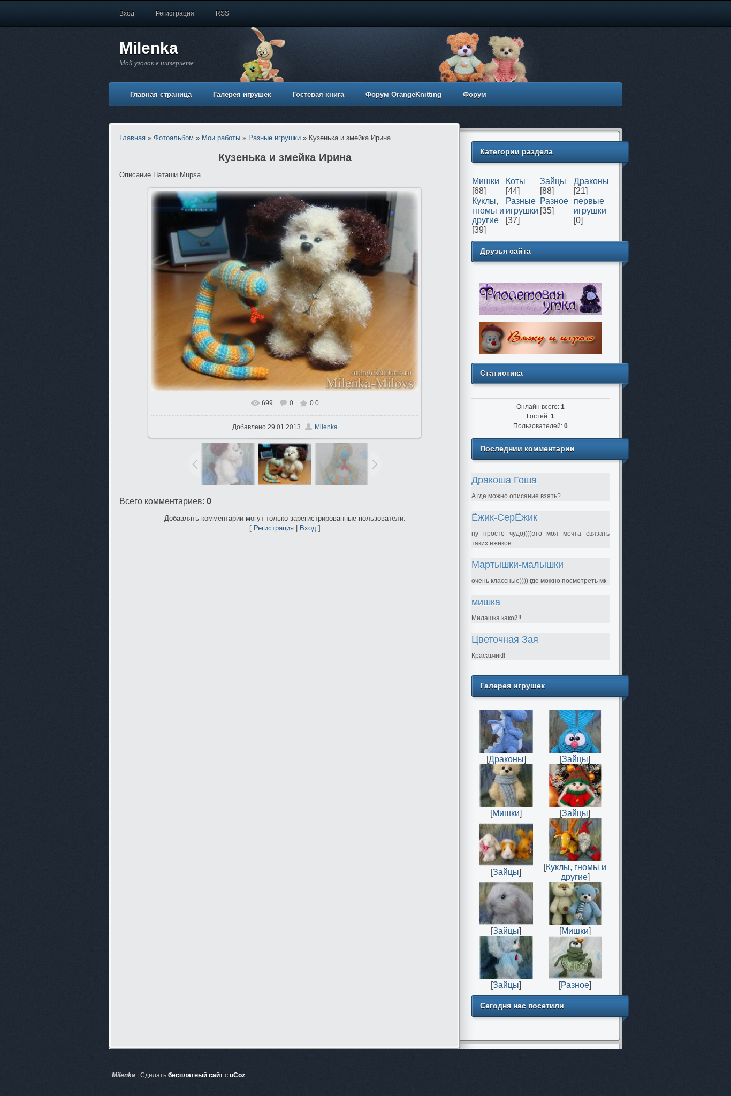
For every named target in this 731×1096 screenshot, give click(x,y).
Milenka (148, 48)
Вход (126, 13)
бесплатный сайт (195, 1075)
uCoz (237, 1075)
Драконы (591, 181)
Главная (132, 138)
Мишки (485, 181)
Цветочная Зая (504, 639)
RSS (222, 13)
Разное (554, 201)
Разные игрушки (274, 138)
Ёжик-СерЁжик (504, 517)
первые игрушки (590, 205)
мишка (485, 602)
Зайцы (553, 181)
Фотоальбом (174, 138)
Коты (516, 181)
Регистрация (175, 13)
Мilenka (326, 427)
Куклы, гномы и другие (488, 210)
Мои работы (221, 138)
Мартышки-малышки (517, 564)
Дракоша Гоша (504, 480)
